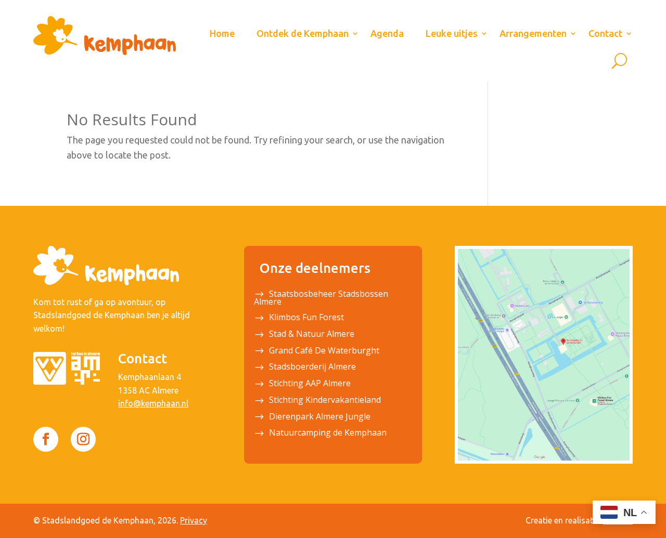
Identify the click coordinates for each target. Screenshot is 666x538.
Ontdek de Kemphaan (303, 33)
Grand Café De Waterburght (324, 351)
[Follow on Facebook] (45, 439)
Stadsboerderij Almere (312, 367)
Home (222, 33)
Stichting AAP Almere (310, 384)
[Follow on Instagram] (83, 439)
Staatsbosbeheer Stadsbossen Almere (321, 299)
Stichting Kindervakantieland (325, 400)
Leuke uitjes (452, 33)
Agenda (387, 33)
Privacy (193, 520)
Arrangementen (533, 33)
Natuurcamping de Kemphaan (328, 433)
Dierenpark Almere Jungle (319, 417)
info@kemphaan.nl (153, 403)
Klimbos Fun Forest (306, 318)
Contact (605, 33)
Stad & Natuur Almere (311, 334)
